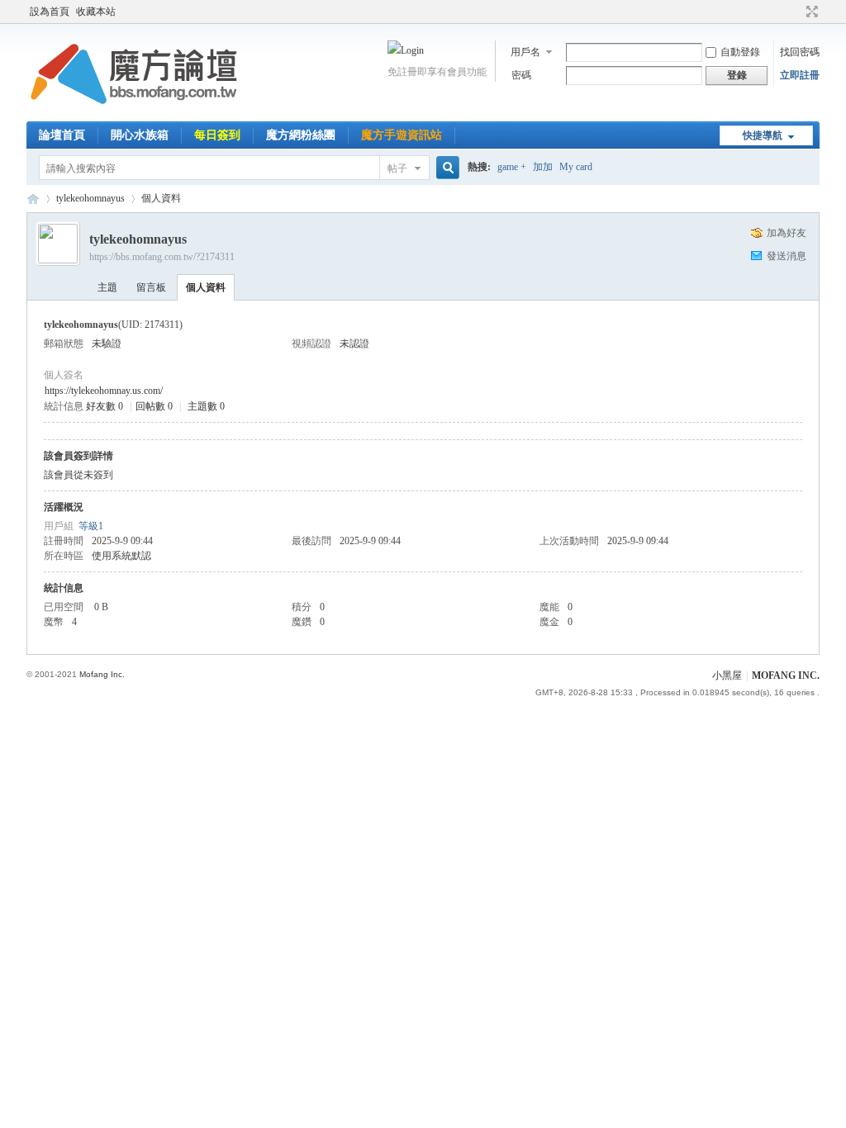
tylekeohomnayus (90, 198)
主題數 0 (206, 406)
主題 (107, 287)
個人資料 (206, 287)
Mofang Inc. (102, 674)
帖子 (397, 168)
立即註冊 (800, 75)
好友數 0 (104, 406)
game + (511, 167)
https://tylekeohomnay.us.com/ (104, 390)
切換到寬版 (810, 11)
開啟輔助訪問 (796, 11)
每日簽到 (217, 135)
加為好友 (786, 233)
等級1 (90, 526)
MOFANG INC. (786, 675)
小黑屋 (727, 675)
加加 (543, 167)
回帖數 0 (154, 406)
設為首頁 (49, 11)
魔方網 (33, 199)
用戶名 (525, 52)
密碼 (521, 75)
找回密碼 (800, 52)
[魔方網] (133, 111)
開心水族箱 (140, 135)
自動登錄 (740, 52)
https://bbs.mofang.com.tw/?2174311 (162, 257)
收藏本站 (96, 11)
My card (575, 167)
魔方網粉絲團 (300, 135)
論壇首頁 (62, 135)
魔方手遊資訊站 (401, 135)
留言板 (151, 287)
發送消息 (786, 256)
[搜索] (445, 168)
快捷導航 (762, 135)
